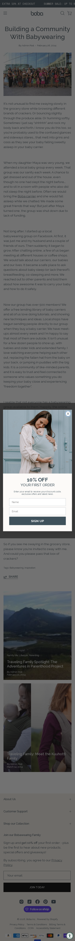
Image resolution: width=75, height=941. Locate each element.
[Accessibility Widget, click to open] (69, 935)
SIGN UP (37, 521)
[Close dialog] (68, 413)
